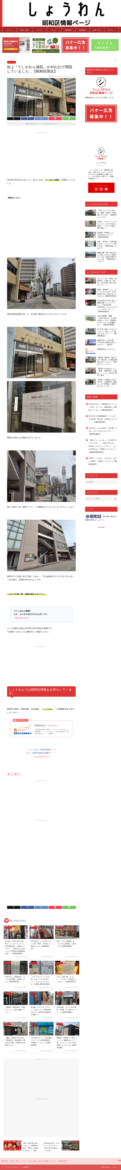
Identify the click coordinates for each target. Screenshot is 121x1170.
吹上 (10, 774)
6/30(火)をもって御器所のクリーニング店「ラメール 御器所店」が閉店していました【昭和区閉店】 (103, 407)
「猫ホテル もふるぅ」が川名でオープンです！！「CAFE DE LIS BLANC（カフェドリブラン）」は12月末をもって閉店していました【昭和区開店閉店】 (103, 446)
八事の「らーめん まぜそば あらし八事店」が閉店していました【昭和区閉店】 (103, 461)
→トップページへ (41, 756)
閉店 (17, 774)
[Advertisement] (41, 151)
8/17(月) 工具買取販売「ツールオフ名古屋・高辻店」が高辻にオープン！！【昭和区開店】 (103, 419)
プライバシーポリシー (12, 1167)
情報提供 (82, 30)
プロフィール (111, 31)
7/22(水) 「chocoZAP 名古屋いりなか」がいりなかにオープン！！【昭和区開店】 (103, 431)
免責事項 (26, 1167)
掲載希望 (68, 30)
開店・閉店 (24, 30)
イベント (39, 30)
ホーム (9, 30)
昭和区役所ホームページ (95, 520)
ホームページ (22, 618)
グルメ (53, 30)
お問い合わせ (97, 31)
